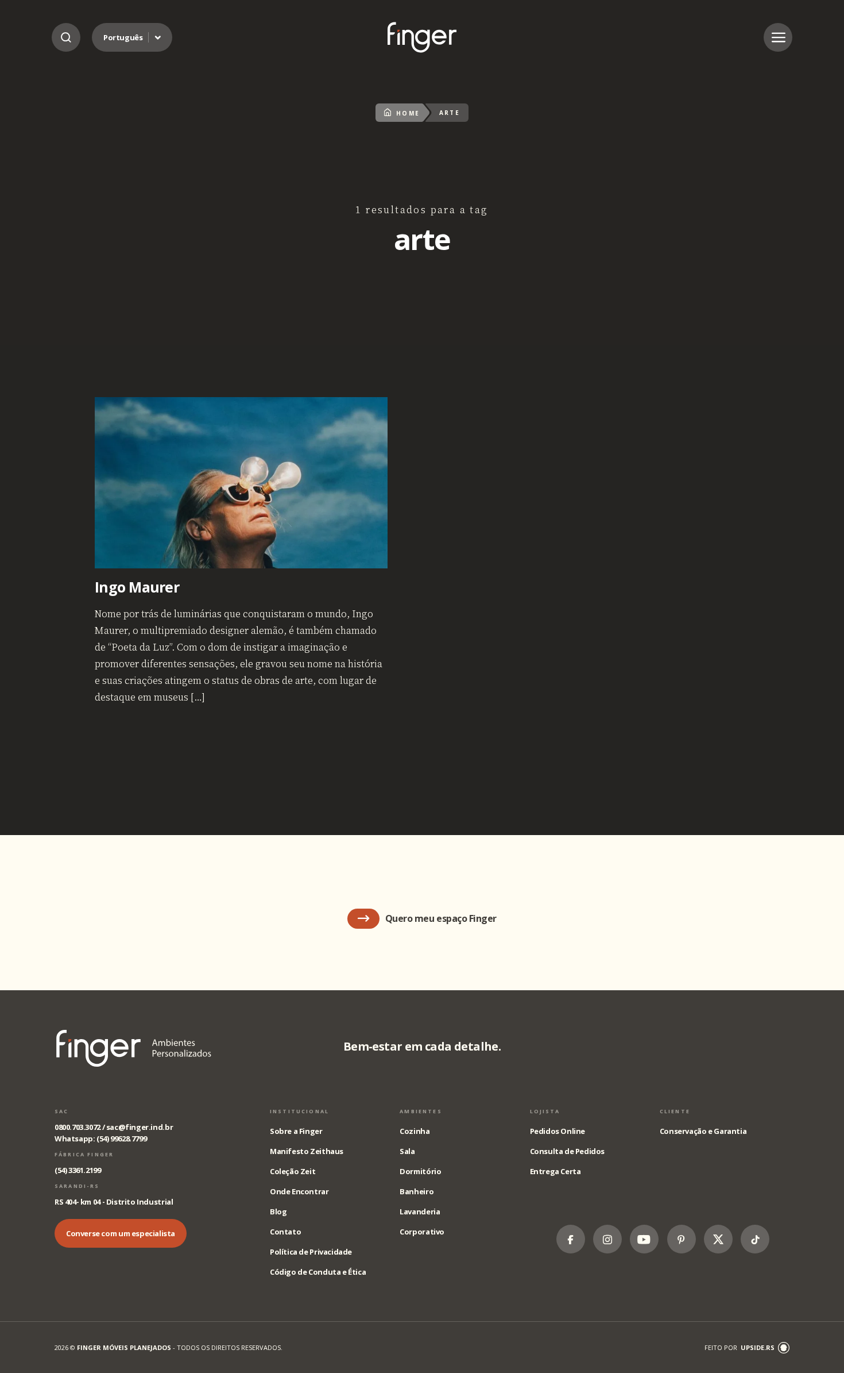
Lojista (545, 1111)
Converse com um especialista (120, 1233)
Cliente (675, 1111)
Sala (407, 1151)
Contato (285, 1231)
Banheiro (416, 1191)
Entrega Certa (555, 1171)
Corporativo (422, 1231)
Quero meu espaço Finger (441, 918)
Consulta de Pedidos (567, 1151)
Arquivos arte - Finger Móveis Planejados (422, 37)
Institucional (299, 1111)
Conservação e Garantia (703, 1131)
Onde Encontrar (299, 1191)
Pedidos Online (558, 1131)
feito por (739, 1347)
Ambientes (421, 1111)
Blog (278, 1211)
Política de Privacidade (311, 1252)
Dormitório (420, 1171)
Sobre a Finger (296, 1131)
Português (123, 37)
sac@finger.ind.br (139, 1127)
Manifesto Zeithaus (306, 1151)
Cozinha (414, 1131)
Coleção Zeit (292, 1171)
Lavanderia (420, 1211)
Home (408, 113)
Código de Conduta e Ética (318, 1272)
